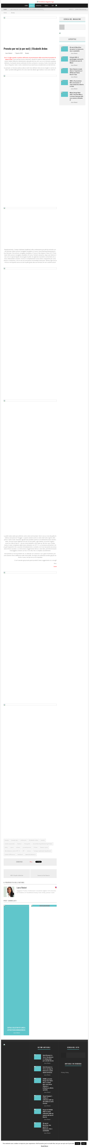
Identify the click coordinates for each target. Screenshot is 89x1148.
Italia (6, 847)
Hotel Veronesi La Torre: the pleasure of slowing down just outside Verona (48, 1058)
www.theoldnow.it (30, 854)
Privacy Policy (65, 1072)
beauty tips (14, 840)
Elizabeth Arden (33, 840)
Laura (55, 566)
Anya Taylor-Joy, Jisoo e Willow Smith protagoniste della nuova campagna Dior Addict (33, 9)
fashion (19, 844)
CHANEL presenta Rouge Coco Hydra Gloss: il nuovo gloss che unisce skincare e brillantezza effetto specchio (48, 1084)
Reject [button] (83, 1143)
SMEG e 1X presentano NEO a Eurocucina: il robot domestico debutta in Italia (77, 83)
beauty (7, 840)
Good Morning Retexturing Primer (42, 844)
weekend (20, 854)
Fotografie (27, 844)
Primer (36, 847)
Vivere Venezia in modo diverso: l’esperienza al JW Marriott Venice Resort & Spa (76, 71)
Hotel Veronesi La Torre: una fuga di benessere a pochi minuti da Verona (48, 1069)
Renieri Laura (44, 847)
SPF (24, 851)
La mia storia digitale (80, 9)
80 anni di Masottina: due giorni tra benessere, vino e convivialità (77, 49)
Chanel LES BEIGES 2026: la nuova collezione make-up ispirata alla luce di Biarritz (48, 1113)
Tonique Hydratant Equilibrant (42, 851)
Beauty (32, 5)
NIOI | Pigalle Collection (17, 875)
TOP (53, 5)
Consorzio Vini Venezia (44, 875)
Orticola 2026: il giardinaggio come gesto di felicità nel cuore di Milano (76, 60)
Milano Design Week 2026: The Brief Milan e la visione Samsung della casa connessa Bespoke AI (76, 96)
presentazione (27, 847)
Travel (46, 5)
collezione (23, 840)
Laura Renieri (8, 53)
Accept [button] (77, 1143)
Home (26, 5)
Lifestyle (38, 5)
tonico (29, 851)
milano (18, 847)
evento (43, 840)
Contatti (71, 9)
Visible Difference (10, 854)
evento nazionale (10, 844)
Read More (44, 1146)
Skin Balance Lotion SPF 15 (12, 851)
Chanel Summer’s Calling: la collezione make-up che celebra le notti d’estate (48, 1099)
